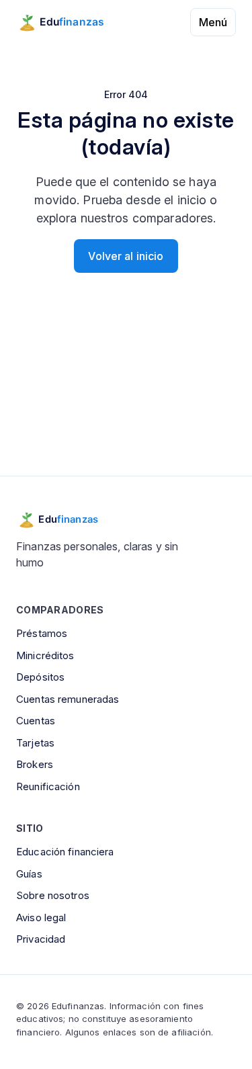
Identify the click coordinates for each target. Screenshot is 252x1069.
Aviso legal (41, 917)
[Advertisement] (126, 391)
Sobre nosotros (52, 895)
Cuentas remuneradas (67, 699)
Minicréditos (45, 655)
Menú (213, 22)
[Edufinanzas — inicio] (69, 22)
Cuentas (35, 720)
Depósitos (40, 677)
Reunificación (48, 786)
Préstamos (41, 633)
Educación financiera (65, 851)
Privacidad (40, 939)
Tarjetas (35, 742)
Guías (29, 873)
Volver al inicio (125, 256)
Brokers (34, 764)
